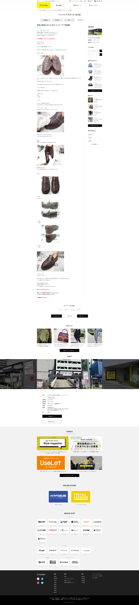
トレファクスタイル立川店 (52, 10)
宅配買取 (83, 580)
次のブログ (82, 316)
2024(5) (89, 141)
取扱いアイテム (67, 580)
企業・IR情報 (52, 598)
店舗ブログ (91, 1)
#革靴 (48, 30)
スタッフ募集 (84, 1)
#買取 (41, 30)
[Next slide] (103, 374)
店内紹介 (57, 20)
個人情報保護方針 (57, 598)
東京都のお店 (44, 10)
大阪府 (55, 590)
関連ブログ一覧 (95, 125)
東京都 (55, 576)
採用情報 (53, 599)
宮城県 (55, 584)
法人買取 (83, 582)
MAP (69, 20)
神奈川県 (55, 578)
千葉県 (55, 582)
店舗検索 (60, 5)
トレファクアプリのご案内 (97, 575)
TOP (37, 10)
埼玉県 (55, 580)
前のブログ (57, 316)
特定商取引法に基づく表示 (73, 598)
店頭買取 (83, 578)
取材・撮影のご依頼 (79, 599)
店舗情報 (45, 20)
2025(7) (89, 137)
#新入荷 (44, 30)
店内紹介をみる (51, 421)
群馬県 (55, 586)
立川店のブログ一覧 (95, 90)
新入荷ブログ (81, 20)
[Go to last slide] (35, 374)
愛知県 (55, 592)
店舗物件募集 (57, 599)
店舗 (40, 10)
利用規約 (61, 599)
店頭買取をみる (58, 403)
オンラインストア (94, 5)
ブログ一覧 (69, 316)
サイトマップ (85, 599)
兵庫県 (55, 588)
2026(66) (90, 134)
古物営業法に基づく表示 (64, 598)
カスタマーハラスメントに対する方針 (69, 599)
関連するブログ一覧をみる (68, 350)
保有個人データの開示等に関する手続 (83, 598)
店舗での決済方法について (69, 582)
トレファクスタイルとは (75, 1)
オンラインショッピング (69, 578)
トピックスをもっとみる (68, 475)
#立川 (38, 30)
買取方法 (83, 576)
